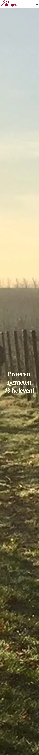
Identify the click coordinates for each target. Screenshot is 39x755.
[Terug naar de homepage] (9, 4)
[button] (37, 4)
